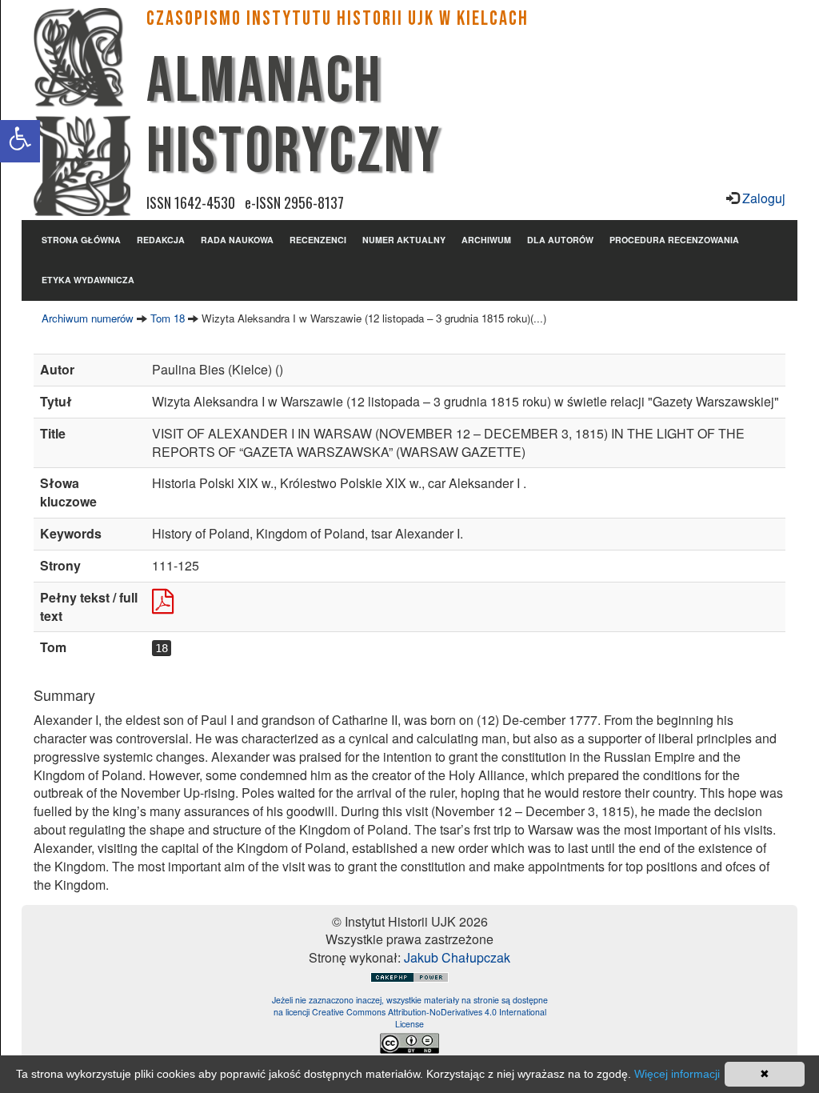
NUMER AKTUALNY (403, 240)
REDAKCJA (161, 240)
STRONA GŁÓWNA (81, 240)
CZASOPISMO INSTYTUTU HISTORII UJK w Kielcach (337, 18)
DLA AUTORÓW (560, 240)
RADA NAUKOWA (237, 240)
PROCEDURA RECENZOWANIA (674, 240)
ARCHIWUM (486, 240)
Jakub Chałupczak (457, 957)
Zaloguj (762, 198)
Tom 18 (167, 318)
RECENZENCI (318, 240)
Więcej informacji (677, 1073)
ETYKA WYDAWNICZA (88, 280)
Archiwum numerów (88, 318)
